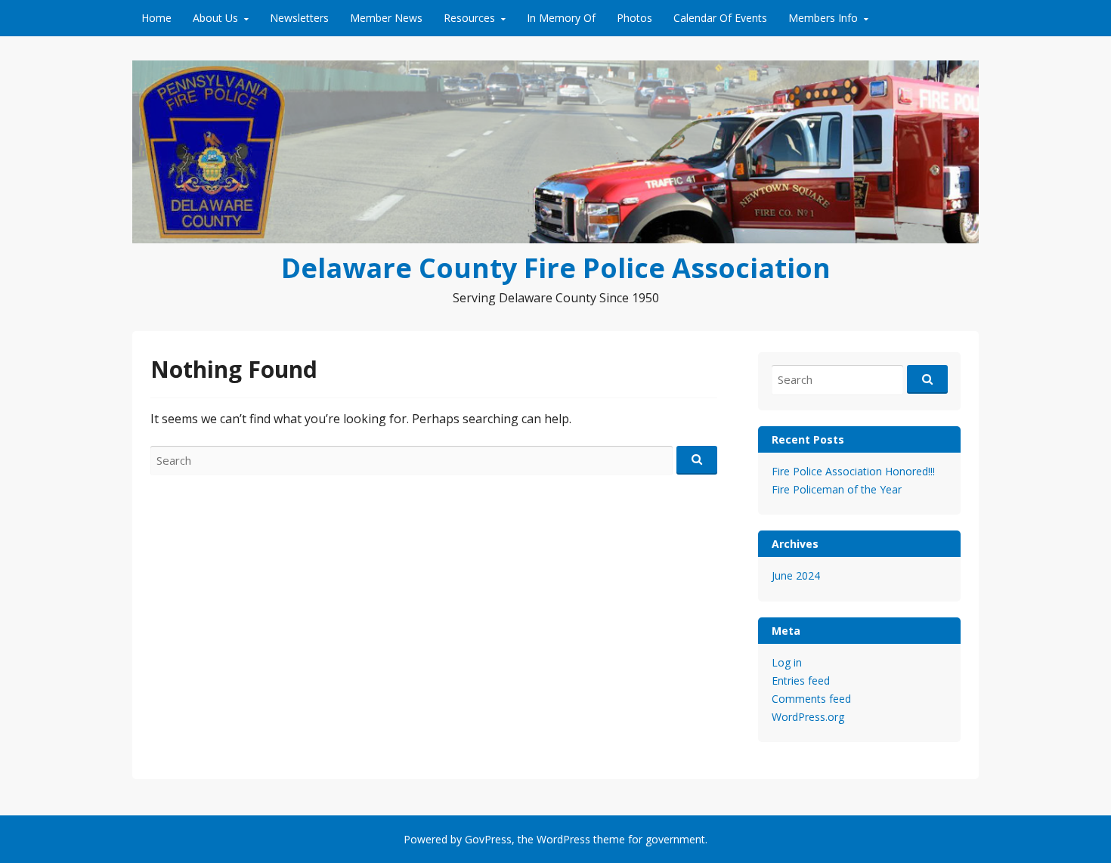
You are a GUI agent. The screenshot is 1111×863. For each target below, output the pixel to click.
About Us (215, 18)
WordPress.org (808, 717)
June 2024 (796, 575)
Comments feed (811, 698)
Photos (634, 18)
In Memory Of (561, 18)
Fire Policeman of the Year (837, 489)
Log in (787, 662)
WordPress (563, 839)
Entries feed (801, 680)
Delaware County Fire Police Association (556, 267)
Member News (386, 18)
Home (156, 18)
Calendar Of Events (720, 18)
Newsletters (299, 18)
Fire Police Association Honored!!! (853, 471)
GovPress (488, 839)
